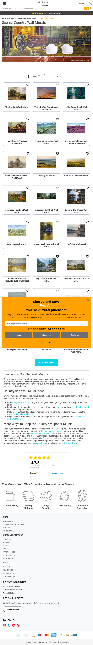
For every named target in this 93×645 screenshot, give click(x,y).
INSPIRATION (7, 531)
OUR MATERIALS (8, 573)
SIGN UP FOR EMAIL (13, 609)
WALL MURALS (8, 521)
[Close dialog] (88, 300)
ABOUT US (6, 567)
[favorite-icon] (87, 3)
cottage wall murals (20, 402)
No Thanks (46, 342)
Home (4, 18)
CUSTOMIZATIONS (9, 576)
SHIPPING (6, 542)
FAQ (4, 549)
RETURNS (6, 546)
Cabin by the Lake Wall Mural (20, 414)
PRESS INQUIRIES (9, 555)
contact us (40, 443)
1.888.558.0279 (10, 593)
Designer (75, 335)
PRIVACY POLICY (8, 558)
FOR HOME (6, 528)
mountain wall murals (52, 431)
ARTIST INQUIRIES (9, 552)
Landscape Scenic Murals (27, 18)
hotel (58, 407)
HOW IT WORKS (8, 570)
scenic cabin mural (80, 407)
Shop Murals (12, 18)
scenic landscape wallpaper (41, 433)
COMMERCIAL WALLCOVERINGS (13, 524)
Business (46, 335)
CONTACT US (7, 539)
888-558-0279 (70, 443)
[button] (37, 75)
